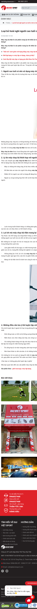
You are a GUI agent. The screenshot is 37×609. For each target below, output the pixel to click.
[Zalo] (32, 597)
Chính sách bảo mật (9, 538)
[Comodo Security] (5, 605)
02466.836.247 (15, 563)
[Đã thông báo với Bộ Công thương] (21, 605)
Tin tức (8, 23)
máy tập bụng (26, 369)
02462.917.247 (26, 563)
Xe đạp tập (26, 14)
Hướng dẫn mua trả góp (10, 544)
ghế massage (16, 369)
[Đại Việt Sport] (9, 8)
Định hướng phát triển (9, 535)
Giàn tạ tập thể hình (12, 14)
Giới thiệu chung (8, 530)
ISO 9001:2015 (23, 1)
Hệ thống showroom (7, 1)
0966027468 (14, 496)
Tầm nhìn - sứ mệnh (9, 533)
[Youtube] (7, 571)
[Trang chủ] (3, 23)
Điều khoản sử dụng (9, 541)
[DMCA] (12, 605)
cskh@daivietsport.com (15, 567)
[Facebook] (2, 571)
